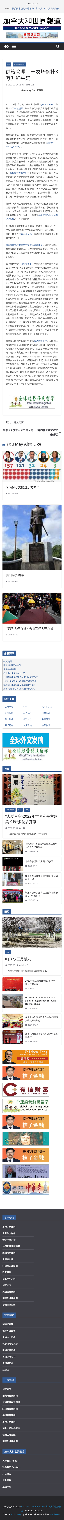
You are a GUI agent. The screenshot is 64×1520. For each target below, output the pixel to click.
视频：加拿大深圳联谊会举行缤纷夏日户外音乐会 (41, 894)
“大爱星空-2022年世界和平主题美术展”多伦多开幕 (31, 819)
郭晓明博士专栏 (19, 64)
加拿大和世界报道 (11, 1428)
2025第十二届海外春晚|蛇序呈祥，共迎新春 (40, 982)
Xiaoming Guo (28, 84)
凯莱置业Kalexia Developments (19, 684)
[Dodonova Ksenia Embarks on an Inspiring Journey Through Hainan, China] (12, 1003)
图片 (19, 810)
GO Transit (47, 707)
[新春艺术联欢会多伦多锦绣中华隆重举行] (12, 1037)
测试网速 (9, 725)
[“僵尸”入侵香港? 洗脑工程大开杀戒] (32, 595)
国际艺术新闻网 (10, 1298)
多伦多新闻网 (9, 1226)
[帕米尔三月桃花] (32, 932)
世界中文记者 (9, 1239)
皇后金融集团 (9, 669)
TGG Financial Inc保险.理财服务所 (20, 680)
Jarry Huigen (47, 104)
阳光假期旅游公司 (12, 665)
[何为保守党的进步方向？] (32, 453)
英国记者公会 (9, 1356)
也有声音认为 (25, 233)
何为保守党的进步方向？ (23, 487)
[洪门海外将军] (32, 506)
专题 (8, 64)
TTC (25, 707)
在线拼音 (46, 725)
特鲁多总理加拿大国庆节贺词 (39, 861)
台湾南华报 (7, 1259)
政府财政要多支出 (18, 173)
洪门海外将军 (15, 575)
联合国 (5, 1369)
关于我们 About (10, 1460)
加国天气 (9, 707)
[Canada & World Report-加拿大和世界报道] (6, 46)
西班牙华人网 (9, 1278)
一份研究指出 (25, 263)
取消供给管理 (40, 340)
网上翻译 (9, 719)
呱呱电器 (7, 661)
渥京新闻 (6, 1389)
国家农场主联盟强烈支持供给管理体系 (24, 244)
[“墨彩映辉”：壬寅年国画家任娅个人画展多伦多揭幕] (12, 847)
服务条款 (6, 1480)
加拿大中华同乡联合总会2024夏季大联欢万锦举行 (41, 1019)
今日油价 (27, 713)
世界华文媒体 (9, 1233)
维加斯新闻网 (9, 1252)
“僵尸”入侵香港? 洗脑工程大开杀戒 (29, 628)
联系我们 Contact (11, 1467)
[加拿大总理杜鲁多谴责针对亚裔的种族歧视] (12, 880)
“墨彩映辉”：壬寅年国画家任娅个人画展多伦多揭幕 (41, 845)
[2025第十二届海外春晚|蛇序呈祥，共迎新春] (12, 984)
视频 (27, 810)
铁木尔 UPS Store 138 (14, 673)
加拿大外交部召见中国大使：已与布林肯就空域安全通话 (30, 432)
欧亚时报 (6, 1272)
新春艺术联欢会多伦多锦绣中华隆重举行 (41, 1035)
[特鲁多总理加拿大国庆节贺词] (12, 864)
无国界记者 (7, 1363)
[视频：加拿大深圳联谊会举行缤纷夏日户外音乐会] (12, 896)
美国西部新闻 (9, 1291)
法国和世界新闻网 (11, 1246)
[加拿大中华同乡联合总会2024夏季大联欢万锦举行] (12, 1021)
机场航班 (9, 713)
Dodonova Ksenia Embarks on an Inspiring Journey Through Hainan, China (40, 1000)
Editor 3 (24, 965)
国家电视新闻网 (10, 1395)
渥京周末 (6, 1285)
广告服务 (6, 1473)
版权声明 (6, 1486)
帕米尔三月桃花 (18, 958)
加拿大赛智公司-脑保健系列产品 (19, 688)
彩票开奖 (46, 719)
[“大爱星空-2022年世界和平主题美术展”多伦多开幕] (32, 789)
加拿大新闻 (10, 810)
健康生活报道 (9, 1304)
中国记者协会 (9, 1350)
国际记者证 (7, 1324)
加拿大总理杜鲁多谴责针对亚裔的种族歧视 (41, 878)
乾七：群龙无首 (15, 422)
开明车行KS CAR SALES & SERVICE (20, 677)
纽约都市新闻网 (10, 1265)
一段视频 (18, 108)
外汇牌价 (27, 719)
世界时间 (46, 713)
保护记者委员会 (10, 1343)
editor (24, 828)
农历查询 (27, 725)
